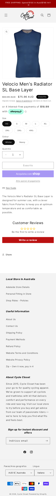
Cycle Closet (22, 494)
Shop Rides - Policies (17, 300)
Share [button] (9, 254)
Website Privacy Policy (18, 359)
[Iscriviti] (46, 440)
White (10, 143)
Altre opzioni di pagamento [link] (28, 181)
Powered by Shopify (38, 494)
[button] (6, 15)
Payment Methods (15, 339)
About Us (11, 319)
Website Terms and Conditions (22, 353)
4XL (33, 131)
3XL (21, 131)
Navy (23, 143)
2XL (9, 131)
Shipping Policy (14, 332)
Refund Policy (13, 346)
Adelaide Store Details (17, 287)
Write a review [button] (28, 240)
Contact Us (12, 326)
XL (47, 124)
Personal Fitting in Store (18, 294)
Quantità (6, 149)
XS (8, 124)
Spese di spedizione (24, 101)
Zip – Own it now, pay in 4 (20, 366)
